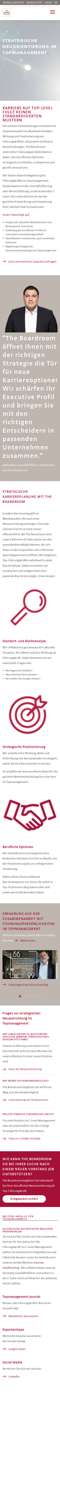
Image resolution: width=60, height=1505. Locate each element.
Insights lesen (17, 1349)
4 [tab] (38, 996)
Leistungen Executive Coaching (28, 984)
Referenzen (27, 940)
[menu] (53, 12)
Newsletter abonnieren (23, 1316)
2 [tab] (28, 996)
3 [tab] (33, 996)
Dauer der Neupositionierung (25, 1069)
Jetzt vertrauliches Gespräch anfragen (32, 261)
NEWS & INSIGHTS (13, 2)
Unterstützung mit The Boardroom (28, 1100)
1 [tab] (23, 996)
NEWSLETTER (34, 2)
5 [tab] (43, 996)
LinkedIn (14, 1376)
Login (48, 2)
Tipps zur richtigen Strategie (24, 1138)
